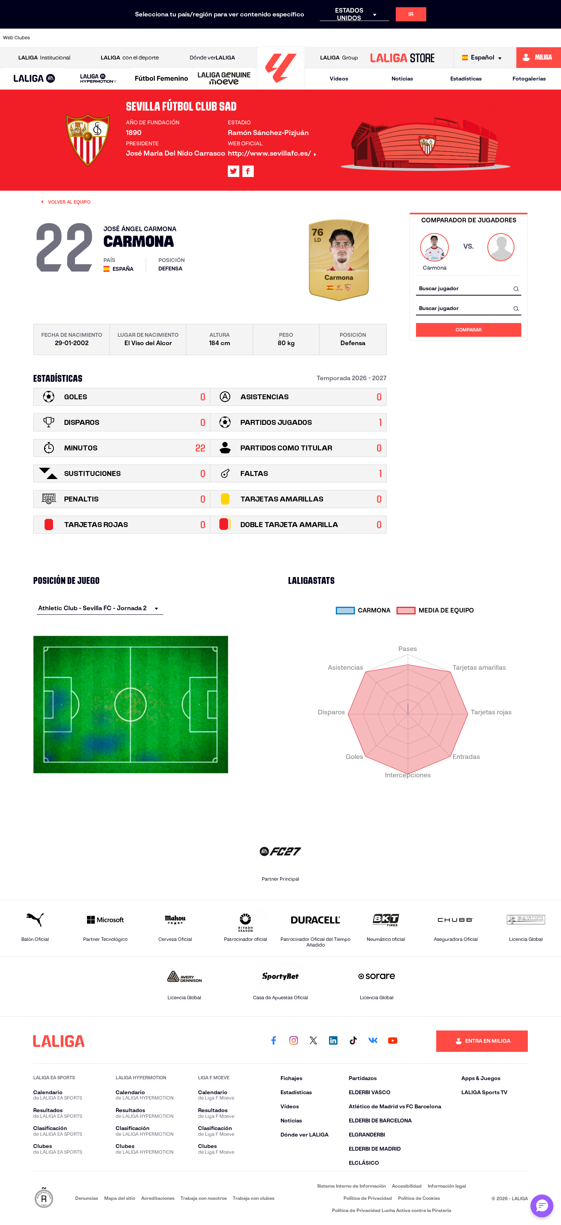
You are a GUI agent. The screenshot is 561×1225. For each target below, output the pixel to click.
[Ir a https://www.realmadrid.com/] (446, 37)
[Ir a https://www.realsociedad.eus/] (473, 37)
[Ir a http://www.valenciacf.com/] (526, 37)
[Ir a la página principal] (281, 86)
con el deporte (130, 58)
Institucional (44, 58)
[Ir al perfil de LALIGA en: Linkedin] (333, 1041)
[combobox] (468, 288)
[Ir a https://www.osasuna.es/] (103, 37)
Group (339, 58)
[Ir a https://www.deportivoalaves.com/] (156, 37)
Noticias (402, 79)
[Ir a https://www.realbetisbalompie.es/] (420, 37)
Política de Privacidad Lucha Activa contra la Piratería (391, 1210)
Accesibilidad (407, 1185)
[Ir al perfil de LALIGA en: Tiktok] (353, 1041)
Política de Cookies (419, 1198)
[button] (34, 78)
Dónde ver (212, 58)
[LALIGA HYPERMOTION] (98, 79)
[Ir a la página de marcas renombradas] (44, 1198)
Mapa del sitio (119, 1198)
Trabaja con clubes (253, 1198)
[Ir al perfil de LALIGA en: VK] (373, 1041)
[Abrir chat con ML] (541, 1205)
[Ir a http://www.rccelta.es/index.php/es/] (129, 37)
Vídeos (339, 79)
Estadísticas (466, 79)
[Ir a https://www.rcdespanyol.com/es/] (394, 37)
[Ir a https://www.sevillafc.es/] (499, 37)
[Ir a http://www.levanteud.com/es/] (262, 37)
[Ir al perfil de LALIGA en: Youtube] (393, 1041)
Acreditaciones (157, 1198)
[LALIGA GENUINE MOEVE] (224, 79)
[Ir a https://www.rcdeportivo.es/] (367, 37)
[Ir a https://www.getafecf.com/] (235, 37)
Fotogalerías (529, 79)
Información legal (447, 1185)
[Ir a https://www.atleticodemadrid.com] (76, 37)
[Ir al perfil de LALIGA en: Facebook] (273, 1041)
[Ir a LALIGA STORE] (402, 57)
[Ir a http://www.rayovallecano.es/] (341, 37)
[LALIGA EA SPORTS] (34, 79)
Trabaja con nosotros (204, 1198)
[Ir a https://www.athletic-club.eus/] (50, 37)
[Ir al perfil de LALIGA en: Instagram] (293, 1041)
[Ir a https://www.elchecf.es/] (182, 37)
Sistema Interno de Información (351, 1185)
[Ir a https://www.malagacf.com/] (288, 37)
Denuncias (86, 1198)
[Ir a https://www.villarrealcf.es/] (552, 37)
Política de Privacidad (367, 1198)
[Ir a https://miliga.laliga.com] (538, 57)
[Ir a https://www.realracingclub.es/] (314, 37)
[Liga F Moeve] (161, 79)
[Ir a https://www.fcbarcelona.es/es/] (208, 37)
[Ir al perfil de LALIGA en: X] (233, 171)
